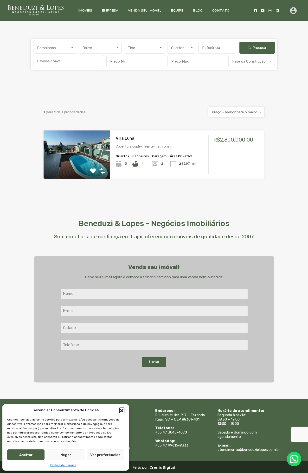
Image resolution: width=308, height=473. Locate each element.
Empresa (110, 10)
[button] (121, 410)
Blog (198, 10)
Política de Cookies (63, 465)
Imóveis (85, 10)
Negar (65, 455)
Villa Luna (125, 138)
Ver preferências (105, 455)
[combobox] (54, 48)
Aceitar (26, 455)
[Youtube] (262, 10)
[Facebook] (255, 10)
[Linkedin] (277, 10)
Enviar (154, 362)
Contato (221, 10)
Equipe (177, 10)
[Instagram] (270, 10)
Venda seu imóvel (144, 10)
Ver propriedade (76, 169)
